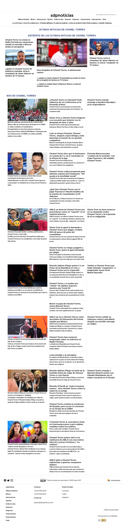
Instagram (65, 497)
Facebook (65, 491)
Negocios (75, 19)
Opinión (50, 19)
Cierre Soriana (105, 23)
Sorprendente (85, 19)
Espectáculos (96, 19)
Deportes (68, 19)
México (33, 19)
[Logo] (62, 16)
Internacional (41, 19)
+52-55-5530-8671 (40, 494)
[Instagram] (12, 480)
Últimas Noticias (23, 19)
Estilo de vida (58, 19)
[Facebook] (5, 480)
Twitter (64, 494)
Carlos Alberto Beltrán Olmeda (83, 23)
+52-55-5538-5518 (40, 491)
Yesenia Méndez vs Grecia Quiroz (54, 23)
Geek (104, 19)
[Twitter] (8, 480)
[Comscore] (114, 480)
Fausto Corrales (30, 23)
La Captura (17, 23)
